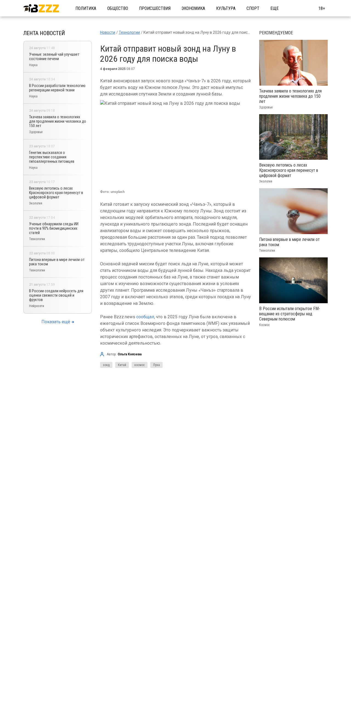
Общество (117, 8)
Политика (85, 8)
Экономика (193, 8)
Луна (156, 365)
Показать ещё (55, 321)
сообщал (145, 316)
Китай (122, 365)
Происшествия (155, 8)
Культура (226, 8)
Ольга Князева (129, 354)
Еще (274, 8)
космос (139, 365)
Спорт (253, 8)
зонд (106, 365)
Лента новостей (44, 33)
